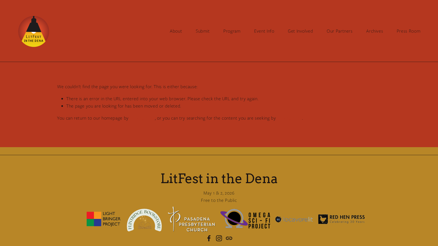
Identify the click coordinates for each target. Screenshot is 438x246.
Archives (374, 31)
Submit (203, 31)
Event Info (264, 31)
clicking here (142, 118)
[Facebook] (209, 238)
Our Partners (340, 31)
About (176, 31)
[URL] (229, 238)
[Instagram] (219, 238)
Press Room (408, 31)
